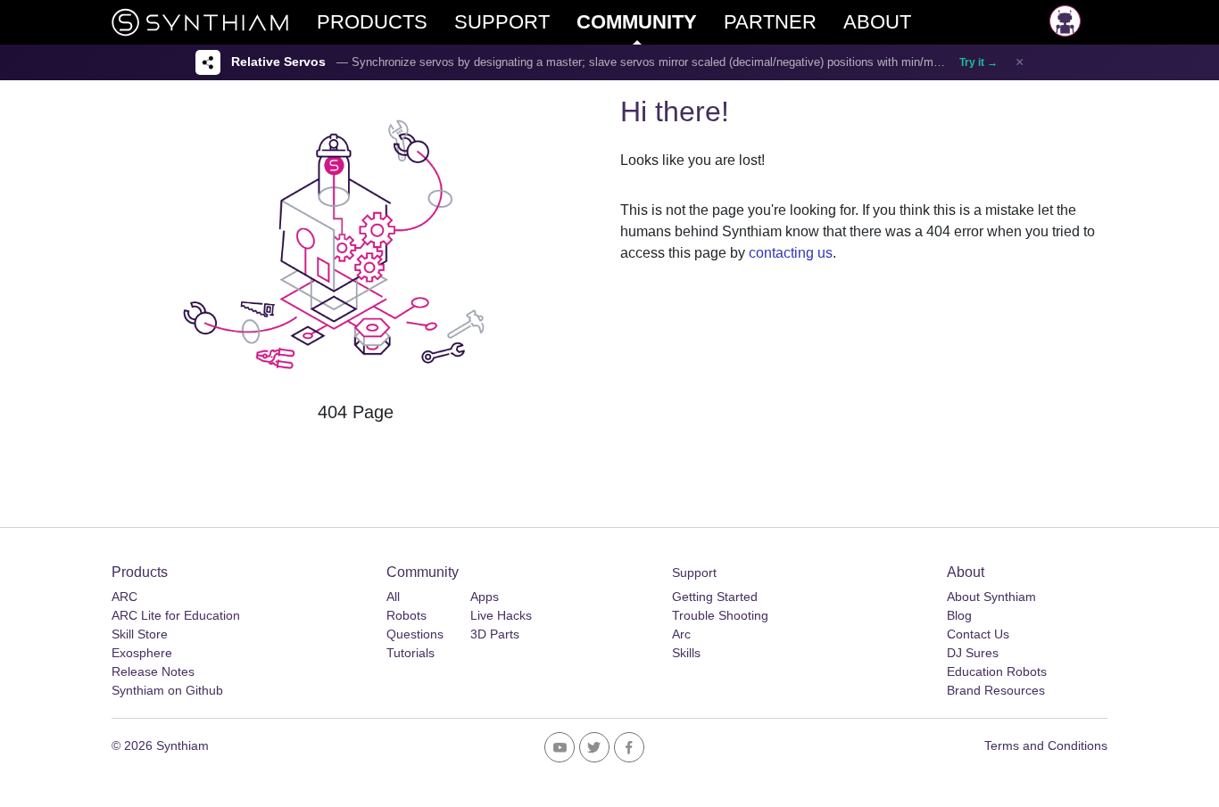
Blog (959, 615)
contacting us (791, 252)
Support (694, 572)
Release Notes (153, 671)
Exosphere (142, 653)
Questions (415, 634)
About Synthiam (991, 596)
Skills (686, 653)
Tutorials (410, 653)
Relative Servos (278, 62)
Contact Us (978, 634)
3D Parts (494, 634)
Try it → (978, 62)
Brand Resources (996, 690)
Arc (681, 634)
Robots (406, 615)
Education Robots (997, 671)
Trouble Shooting (720, 615)
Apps (484, 596)
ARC (124, 596)
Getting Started (715, 596)
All (393, 596)
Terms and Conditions (1045, 745)
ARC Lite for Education (176, 615)
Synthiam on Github (167, 690)
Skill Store (140, 634)
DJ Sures (973, 653)
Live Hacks (501, 615)
